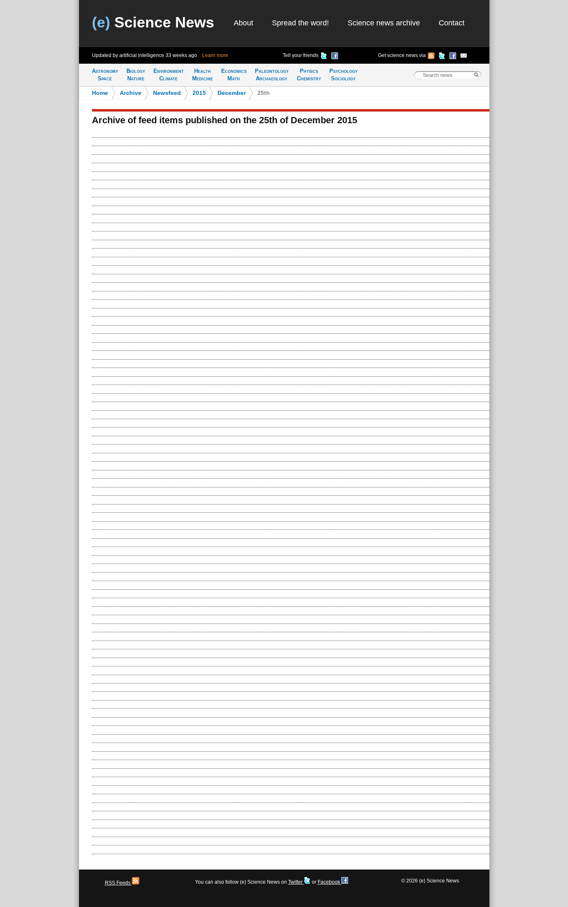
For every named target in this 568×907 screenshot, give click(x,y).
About (243, 23)
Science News (153, 22)
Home (100, 93)
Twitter (296, 882)
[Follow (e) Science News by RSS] (431, 57)
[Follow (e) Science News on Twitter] (442, 57)
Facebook (329, 882)
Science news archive (384, 23)
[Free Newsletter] (463, 57)
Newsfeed (167, 93)
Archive (130, 93)
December (231, 93)
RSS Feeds (118, 883)
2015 (199, 93)
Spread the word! (300, 23)
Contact (451, 23)
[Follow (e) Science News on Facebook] (452, 57)
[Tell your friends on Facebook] (334, 57)
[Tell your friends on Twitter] (324, 57)
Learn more (215, 55)
